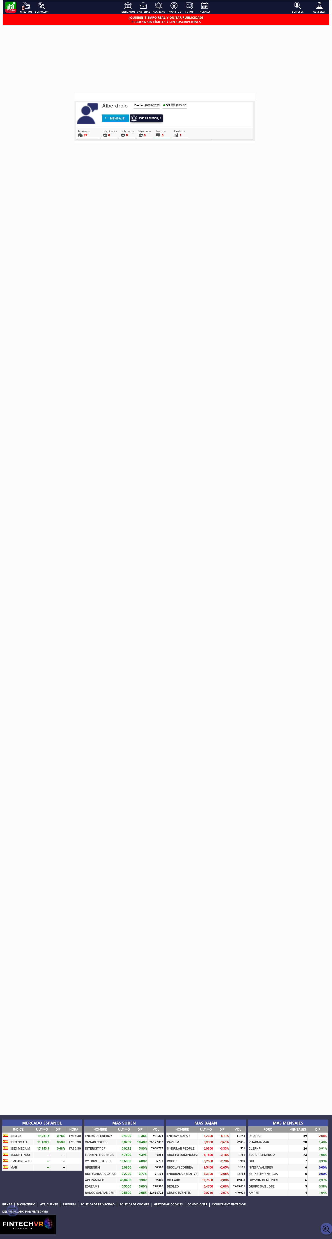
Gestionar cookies (168, 1204)
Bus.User (298, 11)
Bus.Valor (41, 11)
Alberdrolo (115, 106)
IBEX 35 (181, 105)
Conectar (319, 11)
